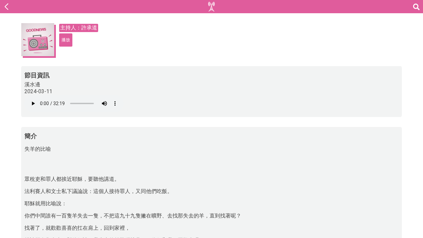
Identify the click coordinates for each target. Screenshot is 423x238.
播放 (65, 39)
